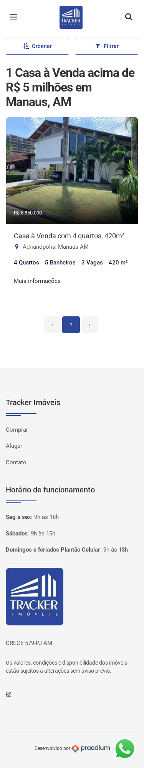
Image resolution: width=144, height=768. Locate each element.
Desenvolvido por (53, 748)
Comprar (17, 429)
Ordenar (42, 46)
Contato (16, 462)
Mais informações (37, 281)
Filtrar (111, 46)
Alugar (14, 445)
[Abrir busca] (128, 17)
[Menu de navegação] (15, 17)
